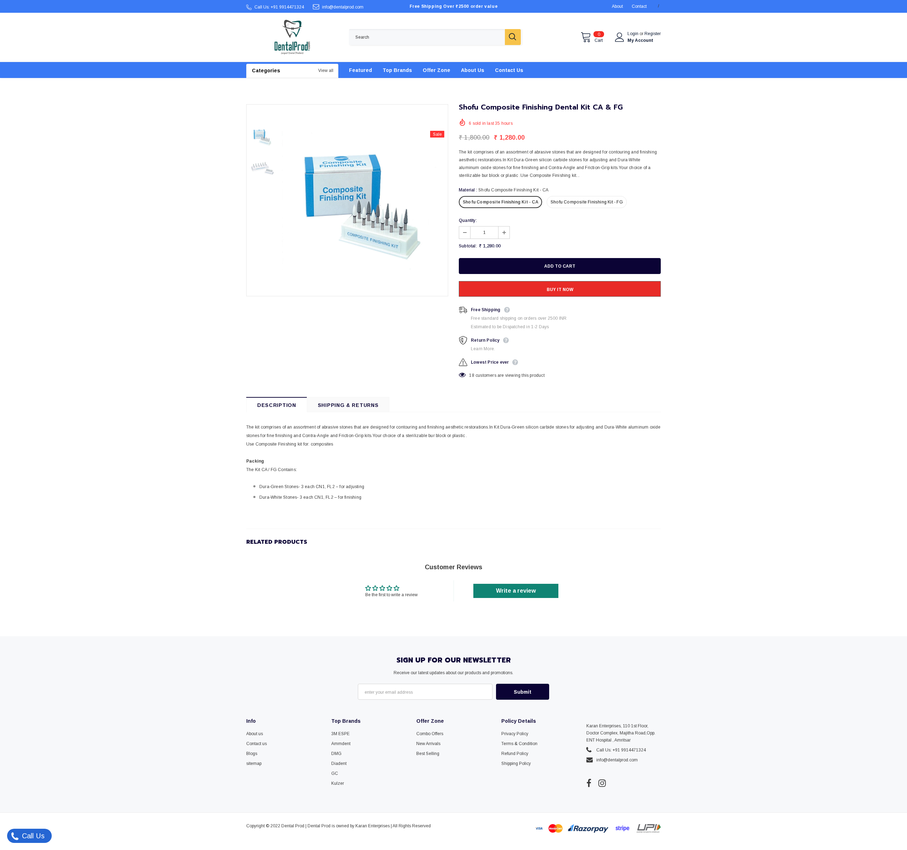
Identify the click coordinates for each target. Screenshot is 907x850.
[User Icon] (620, 37)
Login (633, 33)
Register (652, 33)
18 (471, 375)
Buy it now (560, 289)
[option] (363, 200)
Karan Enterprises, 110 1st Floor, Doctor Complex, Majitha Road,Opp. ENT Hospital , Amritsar (620, 733)
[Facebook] (588, 783)
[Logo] (292, 37)
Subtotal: (468, 246)
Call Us (32, 836)
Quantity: (468, 220)
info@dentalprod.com (343, 7)
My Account (640, 40)
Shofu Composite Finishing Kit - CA (500, 202)
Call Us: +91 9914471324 (279, 7)
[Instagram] (602, 783)
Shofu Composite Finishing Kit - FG (587, 202)
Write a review (516, 591)
